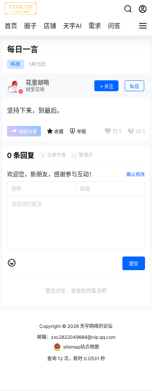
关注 (108, 86)
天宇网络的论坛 (96, 326)
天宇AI (72, 26)
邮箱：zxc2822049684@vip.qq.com (76, 337)
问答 (114, 26)
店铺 (50, 26)
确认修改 (135, 174)
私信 (134, 86)
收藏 (59, 131)
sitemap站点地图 (81, 347)
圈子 (30, 26)
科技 (15, 64)
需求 (94, 26)
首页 (11, 26)
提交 (133, 264)
